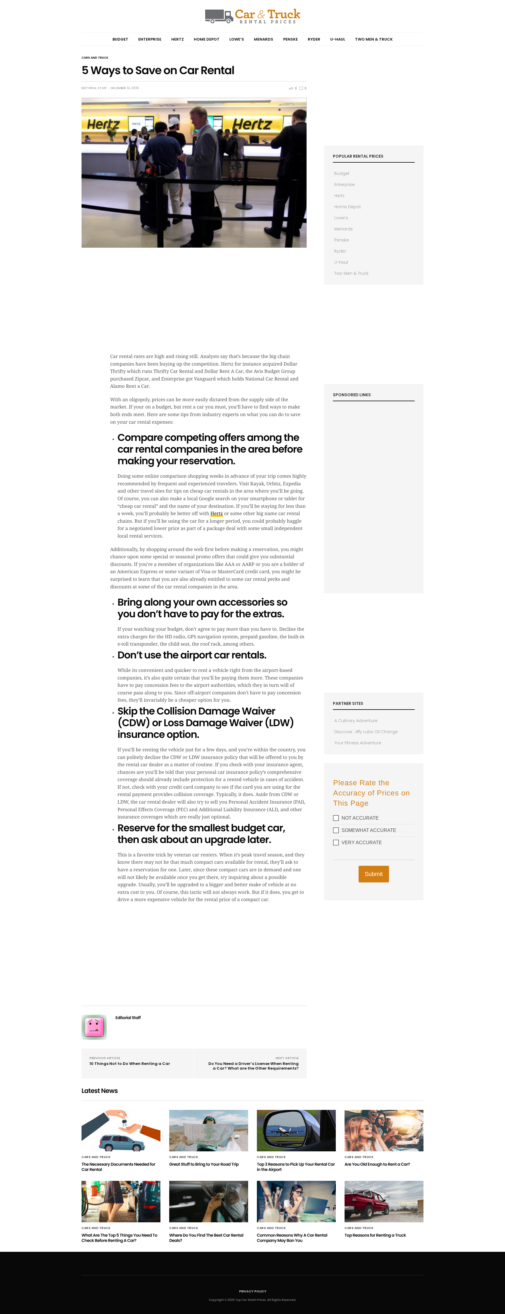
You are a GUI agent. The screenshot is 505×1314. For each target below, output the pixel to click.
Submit (374, 874)
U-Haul (337, 39)
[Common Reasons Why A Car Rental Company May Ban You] (296, 1201)
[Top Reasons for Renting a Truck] (384, 1201)
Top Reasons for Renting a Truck (375, 1235)
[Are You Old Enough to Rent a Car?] (384, 1130)
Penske (290, 39)
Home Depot (206, 39)
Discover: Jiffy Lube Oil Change (366, 732)
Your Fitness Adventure (357, 743)
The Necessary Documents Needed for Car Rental (118, 1166)
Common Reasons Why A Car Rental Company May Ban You (292, 1237)
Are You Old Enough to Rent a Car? (377, 1164)
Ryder (314, 39)
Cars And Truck (95, 57)
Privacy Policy (252, 1291)
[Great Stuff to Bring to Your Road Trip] (208, 1130)
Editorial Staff (94, 88)
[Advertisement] (208, 306)
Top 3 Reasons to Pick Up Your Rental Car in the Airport (296, 1166)
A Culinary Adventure (356, 721)
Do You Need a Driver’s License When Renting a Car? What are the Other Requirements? (253, 1066)
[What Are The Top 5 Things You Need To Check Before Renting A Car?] (121, 1201)
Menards (263, 39)
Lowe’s (236, 39)
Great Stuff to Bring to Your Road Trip (204, 1164)
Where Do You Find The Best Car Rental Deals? (206, 1237)
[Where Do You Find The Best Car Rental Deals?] (208, 1201)
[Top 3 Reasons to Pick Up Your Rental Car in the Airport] (296, 1130)
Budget (120, 39)
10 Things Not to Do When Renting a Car (129, 1063)
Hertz (177, 39)
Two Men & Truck (374, 39)
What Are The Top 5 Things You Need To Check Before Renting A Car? (119, 1237)
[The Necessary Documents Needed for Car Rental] (121, 1130)
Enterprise (149, 39)
